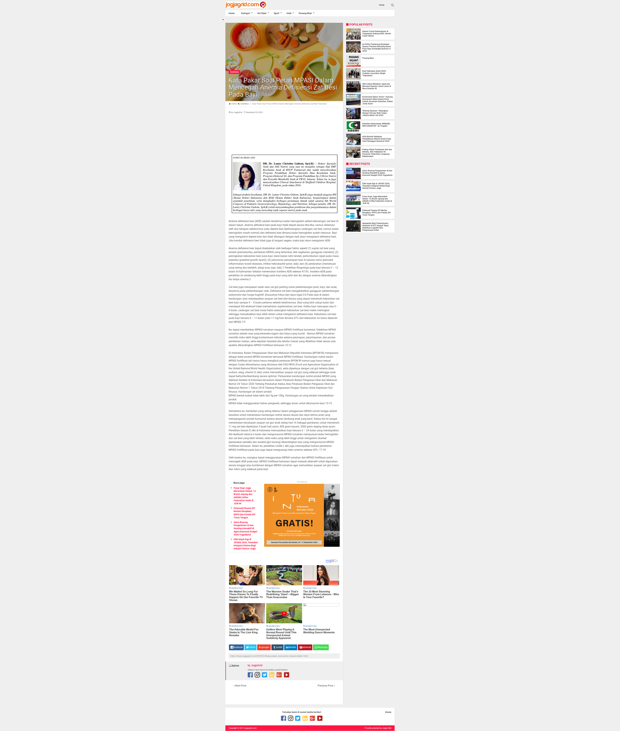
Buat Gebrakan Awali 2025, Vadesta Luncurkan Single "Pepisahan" (374, 73)
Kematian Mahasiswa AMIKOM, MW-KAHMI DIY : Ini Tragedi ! (376, 125)
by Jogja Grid (385, 728)
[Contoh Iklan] (302, 545)
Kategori (245, 13)
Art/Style (262, 13)
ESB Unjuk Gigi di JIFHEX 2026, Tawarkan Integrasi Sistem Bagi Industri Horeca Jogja (376, 185)
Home (381, 5)
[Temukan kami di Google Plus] (279, 675)
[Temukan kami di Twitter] (264, 674)
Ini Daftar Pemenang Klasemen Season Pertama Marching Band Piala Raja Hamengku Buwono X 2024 (376, 47)
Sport (276, 13)
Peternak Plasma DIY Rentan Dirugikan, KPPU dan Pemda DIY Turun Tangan (376, 212)
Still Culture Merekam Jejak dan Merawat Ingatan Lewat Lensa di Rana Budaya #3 (376, 86)
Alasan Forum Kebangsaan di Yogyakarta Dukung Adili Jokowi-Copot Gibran (376, 33)
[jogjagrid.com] (250, 5)
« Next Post (239, 685)
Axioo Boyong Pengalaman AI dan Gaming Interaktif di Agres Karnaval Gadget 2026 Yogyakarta (245, 528)
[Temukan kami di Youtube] (286, 674)
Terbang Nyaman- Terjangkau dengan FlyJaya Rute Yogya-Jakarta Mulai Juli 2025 (375, 113)
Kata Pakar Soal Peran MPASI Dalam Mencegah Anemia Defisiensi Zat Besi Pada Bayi (283, 87)
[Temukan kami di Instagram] (257, 675)
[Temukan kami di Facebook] (250, 674)
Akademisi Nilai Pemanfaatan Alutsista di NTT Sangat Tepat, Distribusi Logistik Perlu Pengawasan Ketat (375, 226)
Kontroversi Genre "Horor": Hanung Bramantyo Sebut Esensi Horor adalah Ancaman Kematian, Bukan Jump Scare (377, 100)
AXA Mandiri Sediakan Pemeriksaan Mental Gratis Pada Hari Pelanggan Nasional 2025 (376, 138)
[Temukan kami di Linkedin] (271, 674)
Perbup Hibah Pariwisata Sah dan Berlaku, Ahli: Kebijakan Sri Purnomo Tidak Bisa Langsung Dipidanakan (377, 152)
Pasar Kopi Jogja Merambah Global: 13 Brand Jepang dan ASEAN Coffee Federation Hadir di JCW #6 (377, 199)
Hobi (289, 13)
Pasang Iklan (305, 13)
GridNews (234, 72)
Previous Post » (326, 685)
